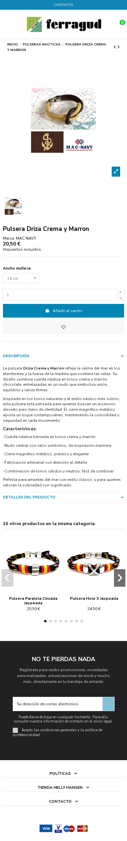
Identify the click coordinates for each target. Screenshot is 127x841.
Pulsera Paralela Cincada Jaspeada (33, 601)
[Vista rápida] (37, 590)
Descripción (16, 355)
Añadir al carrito (67, 310)
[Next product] (118, 47)
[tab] (63, 356)
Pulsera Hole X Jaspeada (94, 598)
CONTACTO (63, 5)
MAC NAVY (26, 238)
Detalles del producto (29, 497)
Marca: (9, 238)
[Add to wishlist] (63, 327)
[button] (45, 621)
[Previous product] (115, 47)
